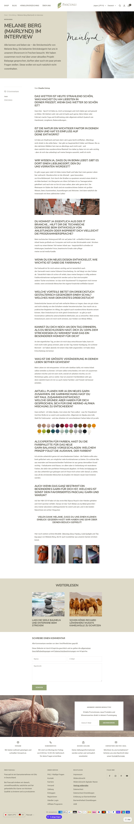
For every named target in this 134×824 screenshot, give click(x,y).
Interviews (8, 19)
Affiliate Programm (54, 804)
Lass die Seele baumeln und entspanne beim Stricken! (46, 623)
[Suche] (120, 6)
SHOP (6, 5)
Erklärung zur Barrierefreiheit (84, 797)
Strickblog (12, 15)
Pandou (78, 534)
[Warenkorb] (129, 6)
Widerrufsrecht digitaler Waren (85, 782)
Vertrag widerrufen (80, 785)
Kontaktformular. (118, 756)
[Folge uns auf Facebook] (110, 776)
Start (6, 15)
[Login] (124, 6)
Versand (50, 785)
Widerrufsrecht (79, 778)
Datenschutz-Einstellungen (83, 793)
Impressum (77, 774)
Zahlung (50, 789)
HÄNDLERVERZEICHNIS (29, 5)
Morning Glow (68, 534)
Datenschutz (78, 789)
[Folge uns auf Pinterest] (121, 776)
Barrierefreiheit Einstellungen (84, 800)
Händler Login (52, 800)
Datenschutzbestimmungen (65, 651)
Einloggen (51, 793)
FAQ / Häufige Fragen (55, 774)
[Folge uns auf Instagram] (115, 776)
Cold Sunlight (86, 534)
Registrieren (52, 797)
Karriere (50, 782)
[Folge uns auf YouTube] (127, 776)
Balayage (91, 469)
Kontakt (50, 778)
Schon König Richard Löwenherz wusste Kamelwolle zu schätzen (85, 623)
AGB (75, 804)
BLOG (14, 5)
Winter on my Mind (79, 504)
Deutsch (111, 6)
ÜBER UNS (46, 5)
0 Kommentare (13, 91)
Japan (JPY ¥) (98, 6)
